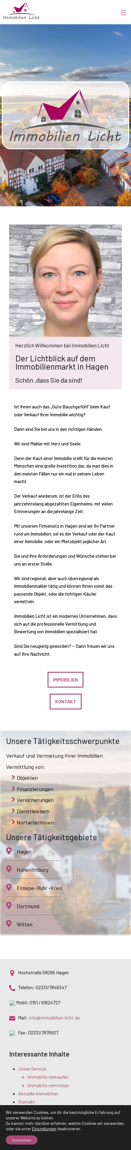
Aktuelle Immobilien (38, 1093)
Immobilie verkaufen (48, 1077)
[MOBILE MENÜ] (125, 10)
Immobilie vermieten (48, 1085)
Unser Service (32, 1068)
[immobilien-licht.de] (21, 10)
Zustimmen (21, 1140)
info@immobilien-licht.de (54, 1017)
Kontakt (26, 1101)
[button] (65, 680)
